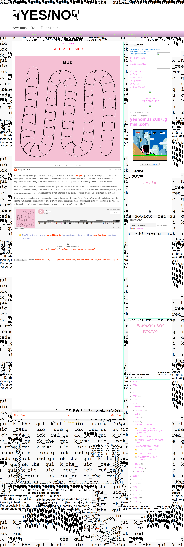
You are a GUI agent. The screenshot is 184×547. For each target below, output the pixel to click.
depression (59, 260)
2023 (135, 389)
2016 (135, 483)
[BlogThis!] (18, 260)
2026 (135, 381)
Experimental (70, 260)
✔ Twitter (135, 74)
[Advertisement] (150, 276)
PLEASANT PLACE (124, 34)
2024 (135, 385)
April (137, 421)
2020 (135, 400)
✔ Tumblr (135, 83)
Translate (139, 229)
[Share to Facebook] (23, 260)
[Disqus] (67, 299)
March (138, 464)
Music (80, 34)
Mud (95, 260)
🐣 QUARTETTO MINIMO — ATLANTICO (147, 458)
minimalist (89, 260)
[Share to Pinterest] (25, 260)
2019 (135, 403)
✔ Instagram (136, 71)
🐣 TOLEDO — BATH (144, 453)
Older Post (116, 415)
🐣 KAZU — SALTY (143, 436)
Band (52, 260)
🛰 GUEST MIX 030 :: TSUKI (147, 446)
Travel (65, 34)
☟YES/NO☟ (45, 14)
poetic (109, 260)
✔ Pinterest (135, 80)
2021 (135, 396)
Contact (148, 34)
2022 (135, 392)
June (137, 418)
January (139, 471)
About (49, 34)
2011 (135, 502)
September (140, 410)
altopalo (79, 175)
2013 (135, 494)
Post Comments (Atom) (73, 422)
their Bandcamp (100, 234)
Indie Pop (80, 260)
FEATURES (99, 34)
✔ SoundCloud (137, 87)
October (139, 407)
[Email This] (15, 260)
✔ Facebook (136, 77)
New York (102, 260)
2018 (135, 476)
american (45, 260)
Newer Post (19, 415)
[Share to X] (20, 260)
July (137, 414)
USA (118, 260)
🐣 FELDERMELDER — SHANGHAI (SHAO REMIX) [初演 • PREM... (149, 430)
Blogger (97, 528)
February (139, 468)
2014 (135, 491)
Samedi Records (53, 234)
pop (114, 260)
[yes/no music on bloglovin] (150, 165)
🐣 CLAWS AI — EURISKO (146, 450)
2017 (135, 480)
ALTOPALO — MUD (143, 424)
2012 (135, 498)
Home (34, 34)
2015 (135, 487)
